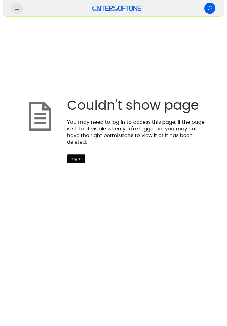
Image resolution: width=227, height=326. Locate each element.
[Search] (209, 8)
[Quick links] (116, 8)
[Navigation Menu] (17, 8)
